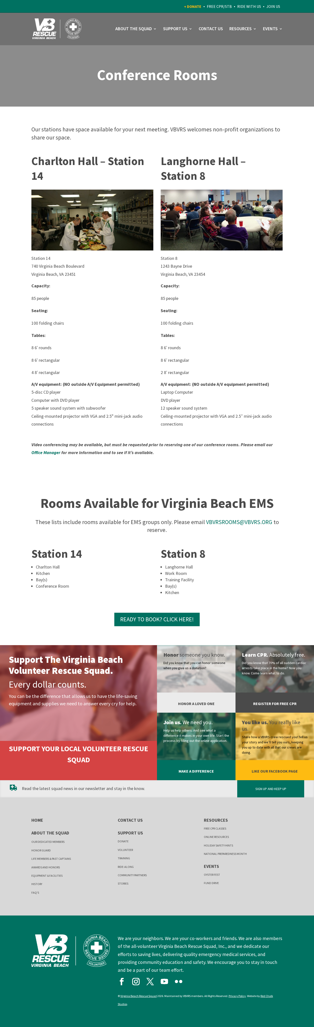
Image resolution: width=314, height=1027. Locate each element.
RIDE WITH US (249, 6)
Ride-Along (126, 867)
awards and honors (45, 867)
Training (124, 858)
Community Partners (132, 875)
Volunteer (125, 850)
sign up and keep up (270, 789)
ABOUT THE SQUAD (133, 29)
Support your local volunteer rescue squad (78, 754)
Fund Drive (211, 883)
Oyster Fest (212, 874)
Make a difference (196, 771)
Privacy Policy (237, 996)
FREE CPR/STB (219, 6)
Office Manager (45, 452)
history (36, 884)
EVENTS (270, 29)
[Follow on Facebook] (124, 980)
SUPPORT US (175, 29)
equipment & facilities (47, 875)
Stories (123, 883)
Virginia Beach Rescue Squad (138, 996)
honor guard (41, 850)
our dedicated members (48, 842)
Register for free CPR (275, 703)
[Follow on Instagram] (138, 980)
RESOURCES (240, 29)
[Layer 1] (92, 249)
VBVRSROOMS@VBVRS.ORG (239, 522)
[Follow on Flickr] (181, 980)
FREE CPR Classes (215, 828)
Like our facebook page (275, 771)
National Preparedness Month (225, 854)
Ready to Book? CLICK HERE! (157, 619)
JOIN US (273, 6)
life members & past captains (51, 858)
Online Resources (216, 837)
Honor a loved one (196, 703)
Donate (123, 841)
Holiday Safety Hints (218, 845)
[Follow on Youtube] (166, 980)
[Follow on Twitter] (152, 980)
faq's (35, 892)
